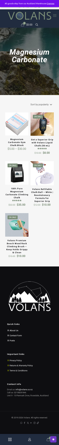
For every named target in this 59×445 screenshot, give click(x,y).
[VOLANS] (29, 15)
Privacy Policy (16, 360)
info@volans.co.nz (24, 389)
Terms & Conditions (18, 370)
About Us (13, 330)
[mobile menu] (54, 15)
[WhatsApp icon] (21, 422)
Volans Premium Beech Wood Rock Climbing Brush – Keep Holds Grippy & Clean (17, 246)
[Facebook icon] (24, 422)
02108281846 (20, 392)
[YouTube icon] (31, 422)
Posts (12, 340)
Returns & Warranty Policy (21, 365)
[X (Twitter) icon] (28, 422)
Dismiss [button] (50, 3)
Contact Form (15, 335)
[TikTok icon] (38, 422)
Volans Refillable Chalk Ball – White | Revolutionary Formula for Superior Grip (42, 195)
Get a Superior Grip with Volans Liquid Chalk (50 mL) (42, 142)
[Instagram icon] (34, 422)
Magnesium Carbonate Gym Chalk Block (17, 142)
